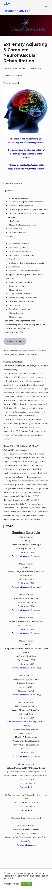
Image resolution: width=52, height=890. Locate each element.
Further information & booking (26, 556)
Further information (26, 845)
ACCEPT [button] (26, 884)
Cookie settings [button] (11, 884)
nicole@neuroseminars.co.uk (30, 350)
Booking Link (26, 787)
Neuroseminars (16, 11)
